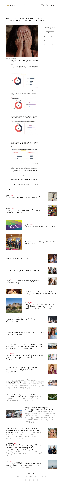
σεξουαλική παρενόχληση (33, 66)
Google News (25, 179)
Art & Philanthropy (50, 5)
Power (33, 4)
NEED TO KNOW (16, 7)
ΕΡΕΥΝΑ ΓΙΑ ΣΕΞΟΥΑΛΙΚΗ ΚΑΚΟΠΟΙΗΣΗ (22, 184)
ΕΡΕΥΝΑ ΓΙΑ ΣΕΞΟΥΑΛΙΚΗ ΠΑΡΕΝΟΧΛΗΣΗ (32, 184)
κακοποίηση (14, 67)
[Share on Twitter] (26, 5)
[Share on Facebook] (24, 5)
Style (38, 4)
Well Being (43, 5)
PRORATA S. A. (14, 184)
